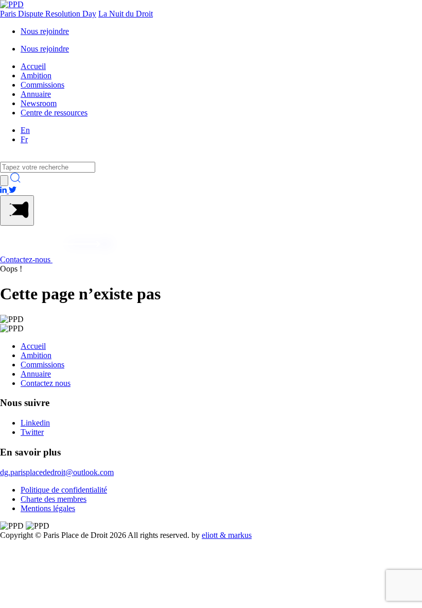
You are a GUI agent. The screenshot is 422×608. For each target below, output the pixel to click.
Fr (24, 139)
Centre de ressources (54, 112)
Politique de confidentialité (64, 489)
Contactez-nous (26, 259)
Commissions (42, 84)
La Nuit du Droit (125, 13)
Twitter (32, 432)
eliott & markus (227, 535)
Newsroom (39, 103)
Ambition (36, 75)
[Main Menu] (17, 210)
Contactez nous (46, 383)
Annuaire (36, 94)
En (25, 130)
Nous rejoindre (45, 31)
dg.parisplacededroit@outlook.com (57, 472)
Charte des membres (53, 499)
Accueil (33, 66)
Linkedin (35, 422)
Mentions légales (48, 508)
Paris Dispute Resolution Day (48, 13)
